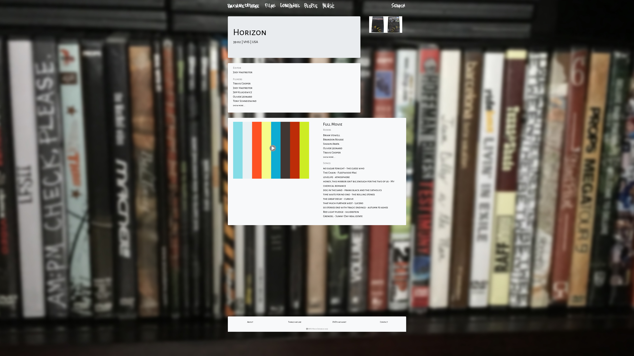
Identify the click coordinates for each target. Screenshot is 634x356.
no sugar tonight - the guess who (343, 168)
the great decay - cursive (338, 198)
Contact (384, 322)
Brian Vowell (331, 135)
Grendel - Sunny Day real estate (343, 216)
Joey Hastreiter (242, 72)
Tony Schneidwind (244, 101)
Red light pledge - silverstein (341, 211)
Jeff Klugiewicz (242, 92)
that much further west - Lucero (343, 203)
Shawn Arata (331, 143)
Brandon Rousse (333, 139)
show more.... (239, 105)
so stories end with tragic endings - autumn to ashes (355, 207)
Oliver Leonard (242, 96)
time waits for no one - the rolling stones (349, 194)
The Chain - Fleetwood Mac (340, 172)
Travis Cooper (241, 83)
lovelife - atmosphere (336, 177)
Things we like (294, 322)
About (250, 322)
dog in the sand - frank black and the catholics (352, 190)
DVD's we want (339, 322)
